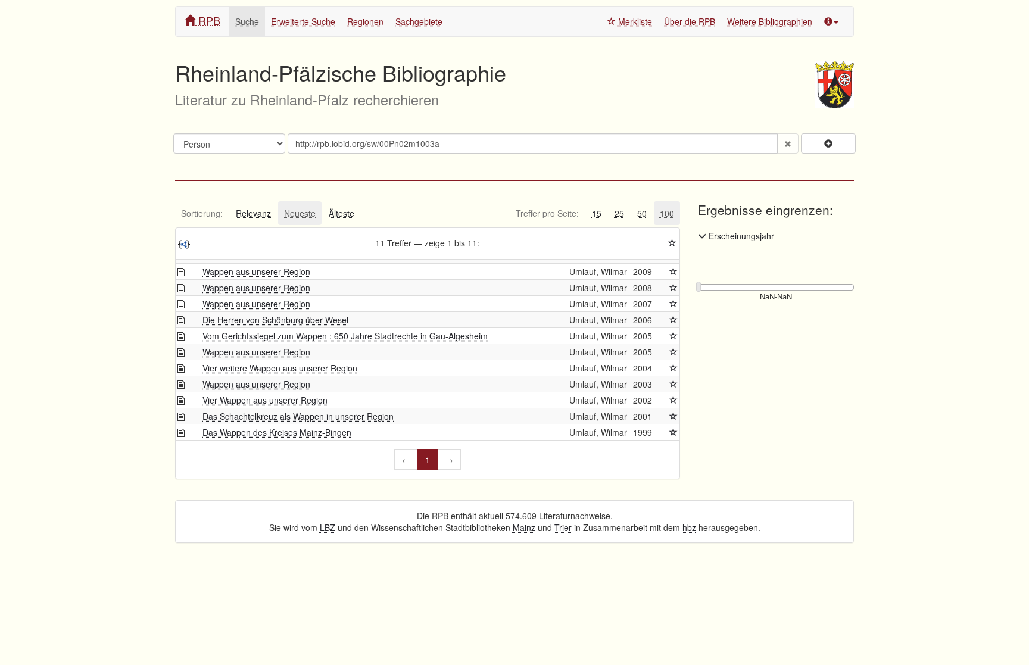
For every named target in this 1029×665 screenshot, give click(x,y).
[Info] (831, 21)
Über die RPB (689, 21)
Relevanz (253, 213)
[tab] (202, 213)
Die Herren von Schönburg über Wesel (275, 320)
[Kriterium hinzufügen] (828, 143)
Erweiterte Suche (303, 21)
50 (642, 213)
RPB (207, 20)
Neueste (300, 213)
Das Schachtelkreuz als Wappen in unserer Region (298, 416)
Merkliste (634, 21)
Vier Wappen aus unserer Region (265, 400)
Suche (247, 21)
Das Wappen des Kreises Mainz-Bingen (276, 432)
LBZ (327, 527)
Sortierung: (202, 213)
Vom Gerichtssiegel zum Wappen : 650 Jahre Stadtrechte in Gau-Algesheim (345, 336)
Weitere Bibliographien (769, 21)
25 (619, 213)
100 (667, 213)
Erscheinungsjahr (740, 236)
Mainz (524, 527)
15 (596, 213)
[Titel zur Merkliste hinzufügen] (673, 271)
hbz (689, 527)
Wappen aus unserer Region (256, 271)
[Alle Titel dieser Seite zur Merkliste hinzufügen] (672, 243)
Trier (563, 527)
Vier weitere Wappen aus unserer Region (279, 368)
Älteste (341, 213)
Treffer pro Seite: (547, 213)
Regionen (365, 21)
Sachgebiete (418, 21)
